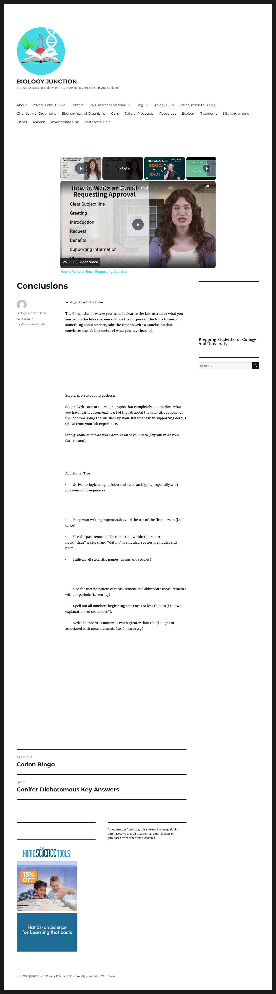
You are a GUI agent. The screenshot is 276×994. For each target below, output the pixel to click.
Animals (39, 122)
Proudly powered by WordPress (95, 976)
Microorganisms (236, 113)
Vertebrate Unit (97, 122)
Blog (139, 105)
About (22, 105)
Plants (22, 122)
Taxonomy (208, 113)
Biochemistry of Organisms (83, 113)
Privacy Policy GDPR (49, 105)
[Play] (165, 168)
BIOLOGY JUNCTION (47, 81)
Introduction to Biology (198, 105)
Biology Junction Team (32, 313)
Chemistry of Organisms (36, 113)
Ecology (188, 113)
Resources (167, 113)
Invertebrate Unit (65, 122)
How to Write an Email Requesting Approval (110, 187)
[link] (67, 187)
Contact (77, 105)
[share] (207, 186)
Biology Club (163, 105)
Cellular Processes (139, 113)
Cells (115, 113)
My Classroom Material (107, 105)
